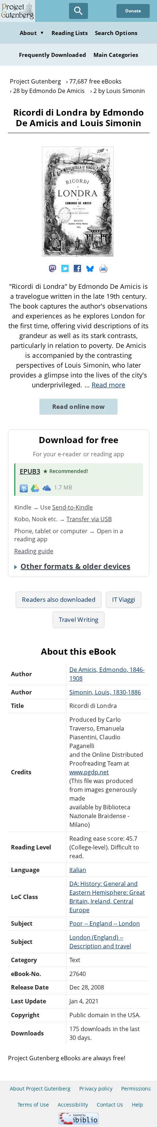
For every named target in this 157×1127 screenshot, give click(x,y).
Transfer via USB (89, 519)
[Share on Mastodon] (52, 268)
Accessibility (73, 1104)
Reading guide (34, 551)
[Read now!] (78, 255)
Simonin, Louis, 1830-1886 (105, 692)
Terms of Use (33, 1104)
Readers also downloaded (58, 599)
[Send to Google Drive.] (35, 487)
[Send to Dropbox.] (24, 487)
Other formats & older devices (75, 566)
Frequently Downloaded (52, 54)
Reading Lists (69, 32)
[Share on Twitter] (65, 268)
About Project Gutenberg (40, 1088)
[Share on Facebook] (77, 268)
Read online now (78, 406)
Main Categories (115, 54)
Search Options (116, 32)
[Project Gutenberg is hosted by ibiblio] (78, 1122)
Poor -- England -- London (104, 923)
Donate (133, 11)
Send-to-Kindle (72, 507)
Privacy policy (95, 1088)
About (32, 32)
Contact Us (110, 1104)
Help (137, 1104)
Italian (77, 870)
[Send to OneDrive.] (46, 487)
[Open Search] (78, 11)
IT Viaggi (123, 599)
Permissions (136, 1088)
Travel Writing (78, 619)
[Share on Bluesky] (90, 268)
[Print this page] (103, 268)
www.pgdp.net (89, 772)
